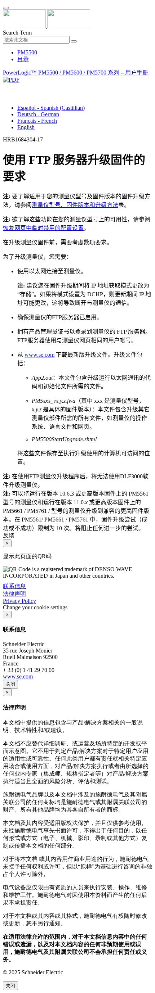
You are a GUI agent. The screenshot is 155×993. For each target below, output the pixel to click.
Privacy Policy (19, 601)
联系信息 (14, 586)
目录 (23, 59)
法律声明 (14, 594)
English (26, 127)
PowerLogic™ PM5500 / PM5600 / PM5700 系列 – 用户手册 (75, 72)
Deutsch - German (38, 114)
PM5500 (27, 52)
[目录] (6, 88)
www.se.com (39, 355)
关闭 (10, 684)
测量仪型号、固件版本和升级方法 (75, 205)
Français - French (37, 121)
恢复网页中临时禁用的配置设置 (43, 228)
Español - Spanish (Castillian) (51, 108)
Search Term (17, 33)
